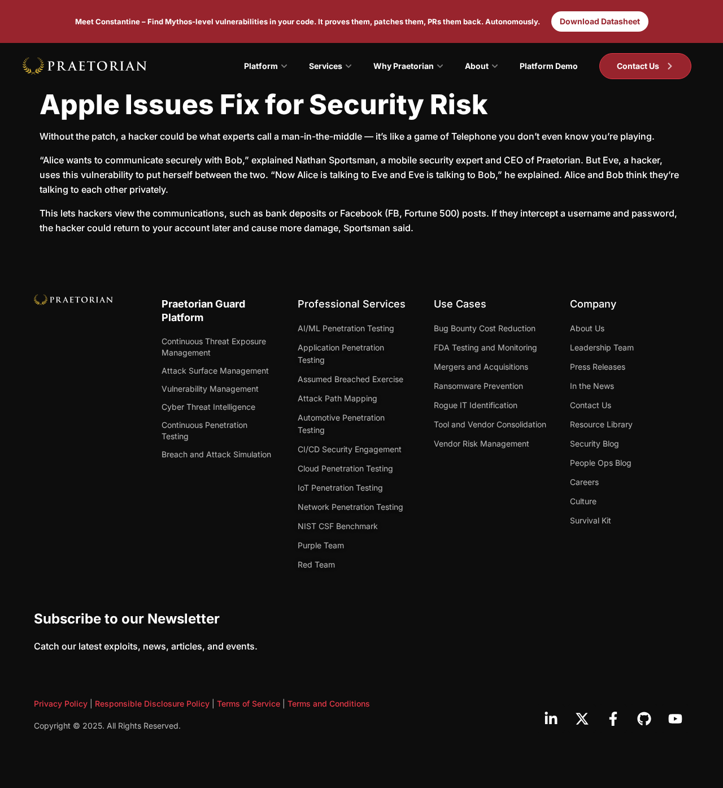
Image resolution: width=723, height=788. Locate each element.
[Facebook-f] (613, 718)
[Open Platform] (284, 66)
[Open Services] (348, 66)
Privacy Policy (61, 703)
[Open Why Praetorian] (440, 66)
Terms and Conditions (329, 703)
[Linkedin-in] (551, 718)
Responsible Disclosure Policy (152, 703)
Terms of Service (248, 703)
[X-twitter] (582, 718)
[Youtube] (675, 718)
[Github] (644, 718)
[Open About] (494, 66)
